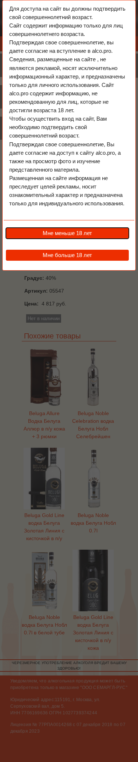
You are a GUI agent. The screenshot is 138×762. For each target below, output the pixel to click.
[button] (67, 233)
